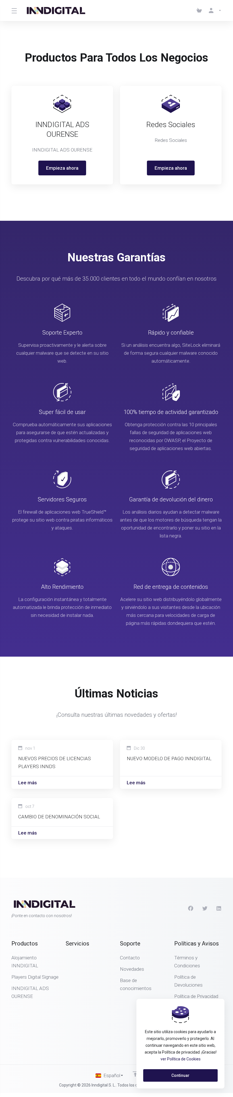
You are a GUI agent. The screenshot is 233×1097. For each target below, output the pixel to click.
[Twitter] (205, 908)
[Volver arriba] (135, 1074)
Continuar (180, 1075)
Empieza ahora (62, 168)
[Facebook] (191, 908)
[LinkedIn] (219, 908)
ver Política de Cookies (181, 1059)
